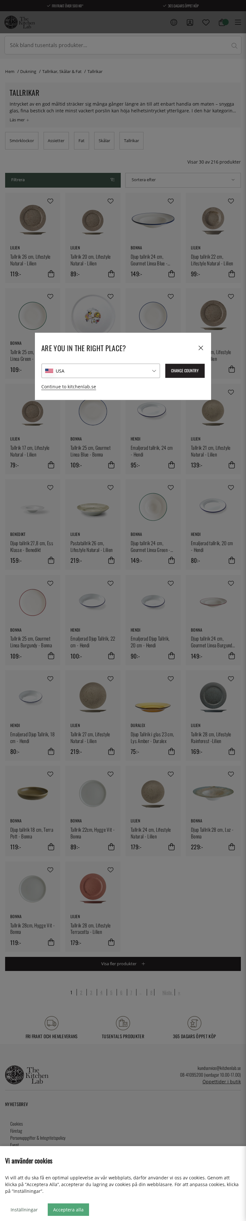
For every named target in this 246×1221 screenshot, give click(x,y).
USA (60, 371)
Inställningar (24, 1210)
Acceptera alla (68, 1210)
